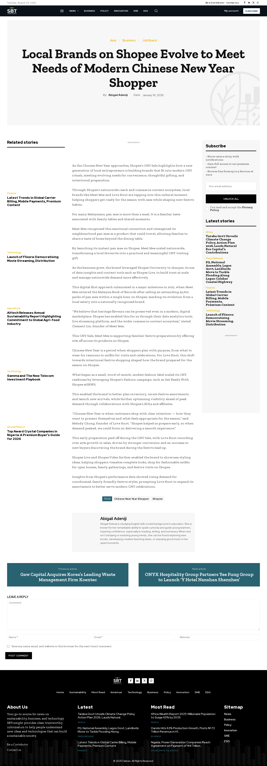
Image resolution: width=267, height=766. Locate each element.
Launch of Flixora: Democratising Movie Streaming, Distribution (33, 259)
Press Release (214, 258)
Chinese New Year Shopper (131, 498)
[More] (154, 109)
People (155, 722)
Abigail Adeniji (118, 95)
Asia (113, 40)
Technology (14, 252)
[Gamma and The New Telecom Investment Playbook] (36, 348)
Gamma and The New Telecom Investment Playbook (30, 377)
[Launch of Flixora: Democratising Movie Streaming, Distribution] (36, 230)
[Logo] (12, 11)
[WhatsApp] (258, 3)
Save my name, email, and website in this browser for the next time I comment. (62, 646)
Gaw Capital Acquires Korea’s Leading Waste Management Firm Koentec (67, 577)
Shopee (158, 498)
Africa (209, 232)
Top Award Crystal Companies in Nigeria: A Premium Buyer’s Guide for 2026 (33, 435)
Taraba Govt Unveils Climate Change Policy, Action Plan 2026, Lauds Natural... (106, 715)
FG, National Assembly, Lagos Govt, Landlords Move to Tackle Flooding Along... (108, 729)
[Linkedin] (249, 3)
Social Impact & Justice (164, 750)
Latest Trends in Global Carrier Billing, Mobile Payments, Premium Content (34, 201)
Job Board (149, 40)
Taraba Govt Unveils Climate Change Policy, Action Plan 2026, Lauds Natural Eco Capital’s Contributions (222, 244)
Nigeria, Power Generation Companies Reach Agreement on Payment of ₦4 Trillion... (180, 744)
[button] (156, 10)
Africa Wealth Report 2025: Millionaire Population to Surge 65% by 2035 (183, 715)
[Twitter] (253, 3)
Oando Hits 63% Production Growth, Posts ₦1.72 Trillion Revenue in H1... (183, 729)
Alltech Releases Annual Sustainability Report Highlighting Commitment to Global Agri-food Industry (34, 318)
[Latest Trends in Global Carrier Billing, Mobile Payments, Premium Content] (36, 170)
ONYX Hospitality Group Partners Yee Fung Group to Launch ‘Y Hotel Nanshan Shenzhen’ (199, 577)
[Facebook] (244, 3)
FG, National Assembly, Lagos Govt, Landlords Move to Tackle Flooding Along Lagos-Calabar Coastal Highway (219, 272)
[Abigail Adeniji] (86, 532)
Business (129, 40)
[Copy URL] (145, 109)
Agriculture (13, 308)
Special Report (16, 427)
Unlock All (231, 198)
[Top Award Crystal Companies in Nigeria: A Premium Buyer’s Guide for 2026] (36, 404)
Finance (11, 193)
